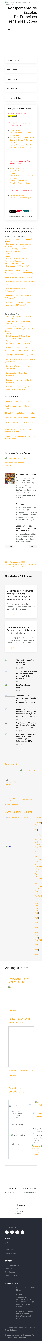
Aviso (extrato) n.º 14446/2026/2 (19, 239)
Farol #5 (38, 835)
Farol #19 (38, 886)
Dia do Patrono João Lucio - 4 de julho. (20, 413)
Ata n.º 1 (9, 241)
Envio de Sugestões (12, 1330)
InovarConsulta (11, 1275)
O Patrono (9, 1243)
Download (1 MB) (27, 800)
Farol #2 (38, 825)
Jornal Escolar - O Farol (18, 811)
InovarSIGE (9, 1269)
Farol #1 (38, 823)
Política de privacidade (14, 1328)
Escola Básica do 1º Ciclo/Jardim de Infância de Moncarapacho (20, 132)
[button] (9, 30)
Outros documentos (14, 804)
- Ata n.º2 (8, 256)
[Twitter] (17, 1232)
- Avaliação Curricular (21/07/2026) (18, 277)
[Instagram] (12, 1232)
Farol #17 (38, 879)
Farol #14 (38, 867)
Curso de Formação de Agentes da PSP (20, 418)
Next (31, 546)
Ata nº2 (9, 334)
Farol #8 (38, 845)
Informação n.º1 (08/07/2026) (17, 266)
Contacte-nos (10, 1253)
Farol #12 (38, 859)
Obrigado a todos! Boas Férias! (17, 401)
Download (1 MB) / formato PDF (20, 1071)
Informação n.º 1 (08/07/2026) (18, 343)
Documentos (12, 764)
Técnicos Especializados (15, 463)
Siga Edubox (10, 1272)
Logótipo (8, 1246)
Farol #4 (38, 832)
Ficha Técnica (30, 1328)
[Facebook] (7, 1232)
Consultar (8, 465)
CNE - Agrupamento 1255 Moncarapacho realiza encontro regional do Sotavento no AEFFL (20, 564)
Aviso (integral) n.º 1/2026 (17, 326)
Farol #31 (38, 940)
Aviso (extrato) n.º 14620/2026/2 (19, 316)
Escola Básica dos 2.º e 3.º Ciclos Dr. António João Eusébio (20, 170)
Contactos (9, 1250)
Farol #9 (38, 847)
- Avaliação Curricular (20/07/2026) (19, 355)
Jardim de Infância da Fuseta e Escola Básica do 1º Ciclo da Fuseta (22, 139)
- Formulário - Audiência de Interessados (20, 263)
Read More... (13, 1010)
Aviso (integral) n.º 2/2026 (16, 249)
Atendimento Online (12, 1265)
